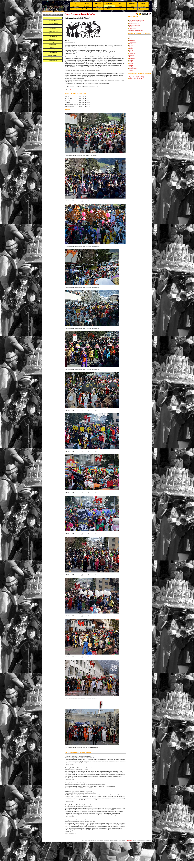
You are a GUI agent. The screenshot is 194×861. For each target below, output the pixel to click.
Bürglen (131, 47)
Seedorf (131, 60)
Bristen (131, 45)
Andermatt (132, 40)
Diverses (53, 58)
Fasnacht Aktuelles (53, 23)
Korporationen (75, 8)
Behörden (86, 6)
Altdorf (131, 37)
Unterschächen (133, 68)
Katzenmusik (53, 26)
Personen (131, 3)
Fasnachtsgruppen (53, 42)
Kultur (120, 3)
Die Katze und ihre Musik (136, 30)
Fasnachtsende (53, 60)
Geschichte (121, 8)
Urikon (143, 6)
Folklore (109, 8)
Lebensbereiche (86, 8)
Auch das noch (143, 8)
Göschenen (132, 52)
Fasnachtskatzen (52, 55)
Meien (130, 57)
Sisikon (131, 65)
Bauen (130, 43)
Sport (120, 6)
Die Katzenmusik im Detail (136, 22)
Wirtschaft (98, 3)
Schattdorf (132, 58)
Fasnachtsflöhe (53, 52)
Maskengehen (52, 39)
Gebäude (131, 8)
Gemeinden (75, 6)
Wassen (131, 70)
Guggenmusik (52, 28)
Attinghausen (132, 42)
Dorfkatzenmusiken (134, 23)
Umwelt (98, 8)
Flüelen (131, 50)
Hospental (131, 55)
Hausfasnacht (52, 44)
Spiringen (131, 66)
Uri (75, 3)
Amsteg (131, 38)
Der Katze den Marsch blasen (136, 27)
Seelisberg (131, 61)
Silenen (131, 63)
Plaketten (52, 47)
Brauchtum (109, 3)
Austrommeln (132, 28)
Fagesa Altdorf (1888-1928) (136, 77)
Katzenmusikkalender (134, 25)
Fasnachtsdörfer (53, 20)
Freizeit (132, 6)
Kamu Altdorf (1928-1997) (136, 78)
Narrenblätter (52, 34)
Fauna (143, 3)
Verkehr (98, 6)
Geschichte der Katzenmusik (136, 20)
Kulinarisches (52, 50)
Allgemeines (53, 18)
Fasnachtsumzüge (53, 31)
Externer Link (73, 90)
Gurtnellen (132, 53)
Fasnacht (109, 6)
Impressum (129, 840)
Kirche (87, 3)
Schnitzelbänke (53, 36)
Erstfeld (131, 48)
